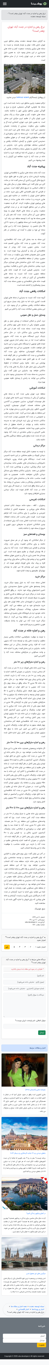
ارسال (42, 1032)
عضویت (42, 1344)
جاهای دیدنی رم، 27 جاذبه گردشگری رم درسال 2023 (28, 1153)
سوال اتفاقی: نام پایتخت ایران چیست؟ (30, 1020)
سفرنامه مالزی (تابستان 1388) (35, 1090)
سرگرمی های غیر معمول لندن (36, 1273)
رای (7, 946)
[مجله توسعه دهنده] (39, 4)
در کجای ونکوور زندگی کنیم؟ (36, 1213)
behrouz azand (23, 97)
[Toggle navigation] (4, 3)
